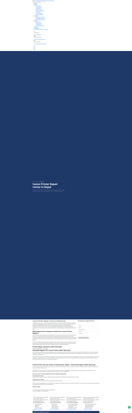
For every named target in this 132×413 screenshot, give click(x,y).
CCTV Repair (38, 12)
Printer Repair (38, 7)
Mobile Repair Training (40, 18)
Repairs (37, 181)
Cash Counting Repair (40, 10)
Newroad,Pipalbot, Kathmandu (40, 43)
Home (34, 181)
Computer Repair (39, 13)
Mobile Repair (38, 8)
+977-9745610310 (37, 34)
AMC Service (38, 22)
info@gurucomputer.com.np (39, 39)
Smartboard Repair (39, 14)
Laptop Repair (38, 6)
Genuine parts (38, 24)
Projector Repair (39, 9)
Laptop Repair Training (40, 17)
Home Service (38, 23)
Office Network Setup (40, 25)
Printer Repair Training (40, 19)
